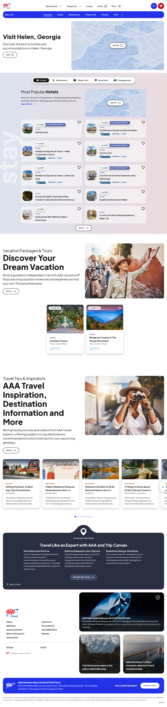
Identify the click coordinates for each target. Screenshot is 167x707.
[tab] (41, 80)
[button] (75, 516)
